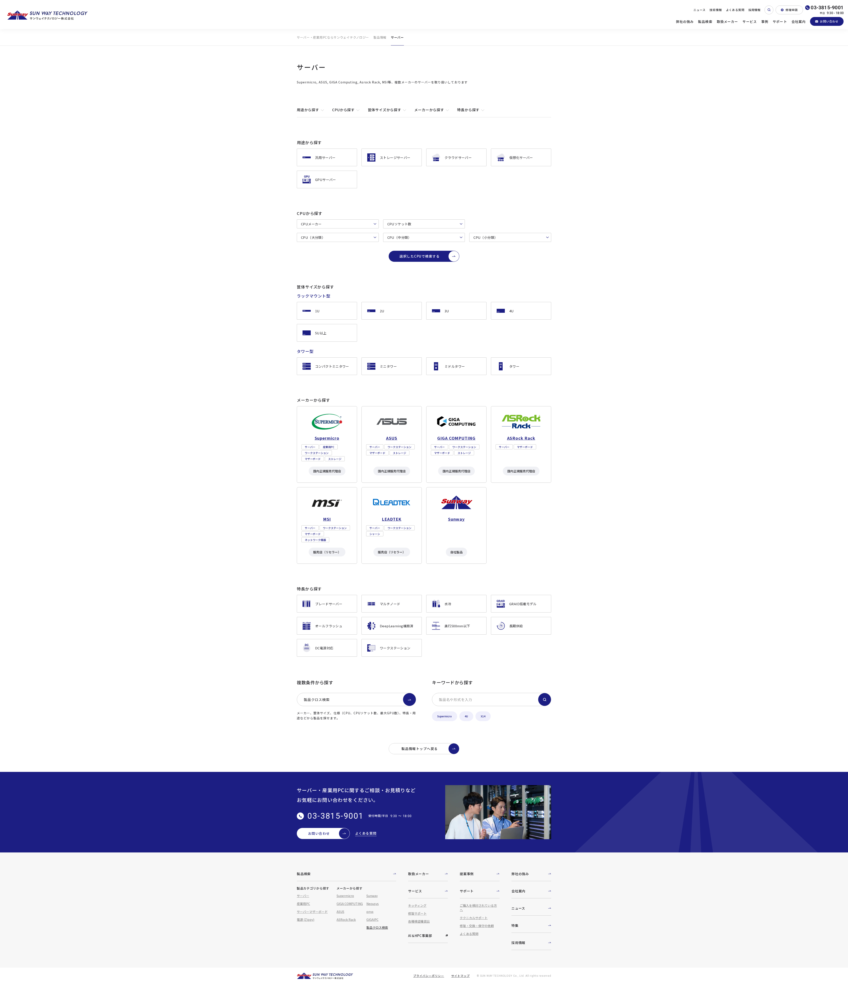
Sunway (372, 896)
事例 (764, 21)
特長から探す (468, 109)
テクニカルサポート (474, 918)
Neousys (372, 903)
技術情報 (716, 10)
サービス (749, 21)
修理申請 (792, 10)
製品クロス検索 (317, 699)
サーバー (303, 896)
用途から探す (308, 109)
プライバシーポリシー (428, 976)
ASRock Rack (346, 919)
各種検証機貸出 (419, 921)
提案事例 (467, 873)
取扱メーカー (727, 21)
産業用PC (303, 903)
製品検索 (705, 21)
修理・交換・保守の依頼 (477, 926)
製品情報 (379, 37)
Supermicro (444, 716)
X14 (483, 716)
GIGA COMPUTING (350, 903)
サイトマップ (460, 976)
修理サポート (417, 913)
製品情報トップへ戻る (419, 748)
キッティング (417, 905)
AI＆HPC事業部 (420, 935)
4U (466, 716)
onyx (369, 911)
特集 (515, 925)
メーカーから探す (429, 109)
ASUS (340, 911)
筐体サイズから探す (384, 109)
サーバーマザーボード (312, 911)
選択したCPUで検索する (419, 256)
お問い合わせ (829, 21)
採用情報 (754, 10)
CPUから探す (343, 109)
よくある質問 (735, 10)
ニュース (699, 10)
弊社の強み (685, 21)
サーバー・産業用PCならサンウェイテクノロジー (333, 37)
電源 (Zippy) (305, 919)
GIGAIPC (372, 919)
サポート (780, 21)
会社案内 (798, 21)
